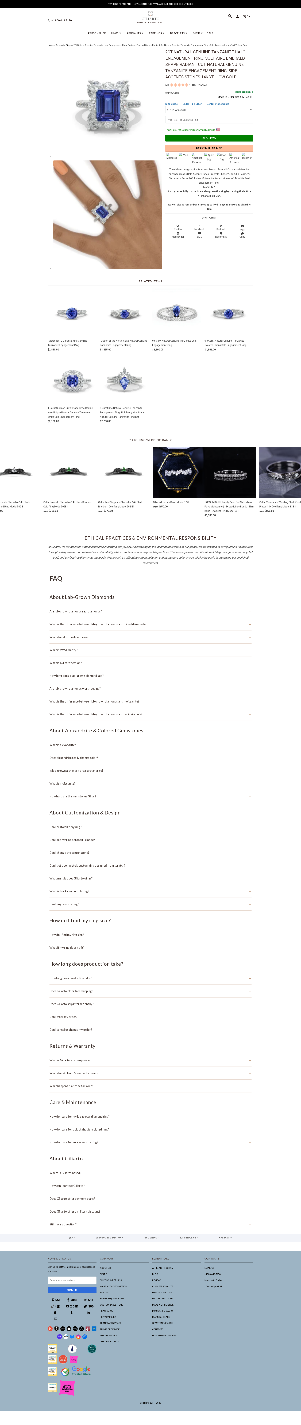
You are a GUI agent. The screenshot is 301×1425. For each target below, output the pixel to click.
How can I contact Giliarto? (150, 1185)
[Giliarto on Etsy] (62, 1330)
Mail (242, 229)
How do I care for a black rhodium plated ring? (150, 1129)
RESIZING (105, 1292)
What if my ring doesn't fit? (150, 947)
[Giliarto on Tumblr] (72, 1312)
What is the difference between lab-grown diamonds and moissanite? (150, 701)
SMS (199, 236)
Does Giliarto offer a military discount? (150, 1211)
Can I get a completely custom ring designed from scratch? (150, 865)
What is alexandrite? (150, 744)
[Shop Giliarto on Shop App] (59, 1338)
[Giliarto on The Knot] (50, 1330)
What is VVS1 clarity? (150, 649)
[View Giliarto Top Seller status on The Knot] (73, 1363)
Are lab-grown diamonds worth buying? (150, 688)
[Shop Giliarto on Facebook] (84, 1338)
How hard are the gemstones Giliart (150, 796)
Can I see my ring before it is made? (150, 839)
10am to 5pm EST (213, 1286)
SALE (210, 33)
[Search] (230, 16)
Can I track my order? (150, 1016)
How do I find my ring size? (150, 934)
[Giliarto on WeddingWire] (56, 1330)
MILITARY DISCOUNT (162, 1298)
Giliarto (143, 1403)
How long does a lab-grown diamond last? (150, 675)
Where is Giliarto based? (150, 1172)
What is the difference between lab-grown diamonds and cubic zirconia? (150, 714)
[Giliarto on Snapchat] (55, 1312)
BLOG (155, 1274)
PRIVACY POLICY (108, 1317)
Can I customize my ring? (150, 826)
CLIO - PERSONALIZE (162, 1286)
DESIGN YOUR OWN (162, 1292)
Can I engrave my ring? (150, 904)
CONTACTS (157, 1329)
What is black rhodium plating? (150, 891)
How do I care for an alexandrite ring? (150, 1142)
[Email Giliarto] (55, 1319)
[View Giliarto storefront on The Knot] (63, 1363)
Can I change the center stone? (150, 852)
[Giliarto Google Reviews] (69, 1330)
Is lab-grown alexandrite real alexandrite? (150, 770)
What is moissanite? (150, 783)
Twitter (178, 229)
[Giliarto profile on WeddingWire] (52, 1375)
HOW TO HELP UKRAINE (164, 1335)
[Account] (238, 16)
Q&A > (71, 1238)
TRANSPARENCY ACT (110, 1323)
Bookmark (221, 236)
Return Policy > (188, 1238)
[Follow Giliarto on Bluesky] (72, 1338)
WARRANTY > (226, 1238)
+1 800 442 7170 (61, 20)
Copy (242, 236)
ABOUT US (105, 1268)
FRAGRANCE (106, 1311)
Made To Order (226, 97)
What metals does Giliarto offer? (150, 878)
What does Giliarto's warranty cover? (150, 1073)
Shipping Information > (109, 1238)
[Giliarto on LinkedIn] (89, 1312)
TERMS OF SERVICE (109, 1329)
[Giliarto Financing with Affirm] (65, 1338)
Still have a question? (150, 1224)
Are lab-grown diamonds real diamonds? (150, 611)
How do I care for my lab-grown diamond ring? (150, 1116)
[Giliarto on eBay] (75, 1330)
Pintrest (221, 229)
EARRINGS (156, 33)
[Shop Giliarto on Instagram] (78, 1338)
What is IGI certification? (150, 662)
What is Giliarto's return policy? (150, 1060)
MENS (198, 33)
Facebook (199, 229)
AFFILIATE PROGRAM (162, 1268)
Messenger (178, 236)
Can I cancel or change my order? (150, 1029)
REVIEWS (156, 1280)
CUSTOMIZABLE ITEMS (111, 1304)
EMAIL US (209, 1268)
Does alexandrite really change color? (150, 757)
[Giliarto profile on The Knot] (52, 1391)
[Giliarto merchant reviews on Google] (76, 1376)
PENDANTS (135, 33)
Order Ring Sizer (192, 104)
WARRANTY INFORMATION (113, 1286)
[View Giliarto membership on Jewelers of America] (72, 1352)
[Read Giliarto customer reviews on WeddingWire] (92, 1352)
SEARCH (104, 1274)
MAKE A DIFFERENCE (162, 1304)
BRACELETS (178, 33)
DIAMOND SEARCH (162, 1317)
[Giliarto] (150, 15)
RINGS (116, 33)
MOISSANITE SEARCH (163, 1311)
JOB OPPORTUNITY (109, 1341)
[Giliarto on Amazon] (81, 1330)
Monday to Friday (213, 1280)
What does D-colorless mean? (150, 637)
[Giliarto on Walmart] (94, 1330)
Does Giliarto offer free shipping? (150, 991)
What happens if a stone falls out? (150, 1085)
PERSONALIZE (97, 33)
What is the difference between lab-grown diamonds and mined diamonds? (150, 624)
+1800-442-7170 (212, 1274)
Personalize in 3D (209, 148)
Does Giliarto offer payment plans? (150, 1198)
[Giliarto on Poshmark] (87, 1330)
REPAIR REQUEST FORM (112, 1298)
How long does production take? (150, 978)
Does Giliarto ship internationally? (150, 1003)
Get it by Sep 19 (244, 94)
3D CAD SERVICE (108, 1335)
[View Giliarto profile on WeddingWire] (52, 1352)
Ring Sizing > (151, 1238)
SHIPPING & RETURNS (111, 1280)
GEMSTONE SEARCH (162, 1323)
